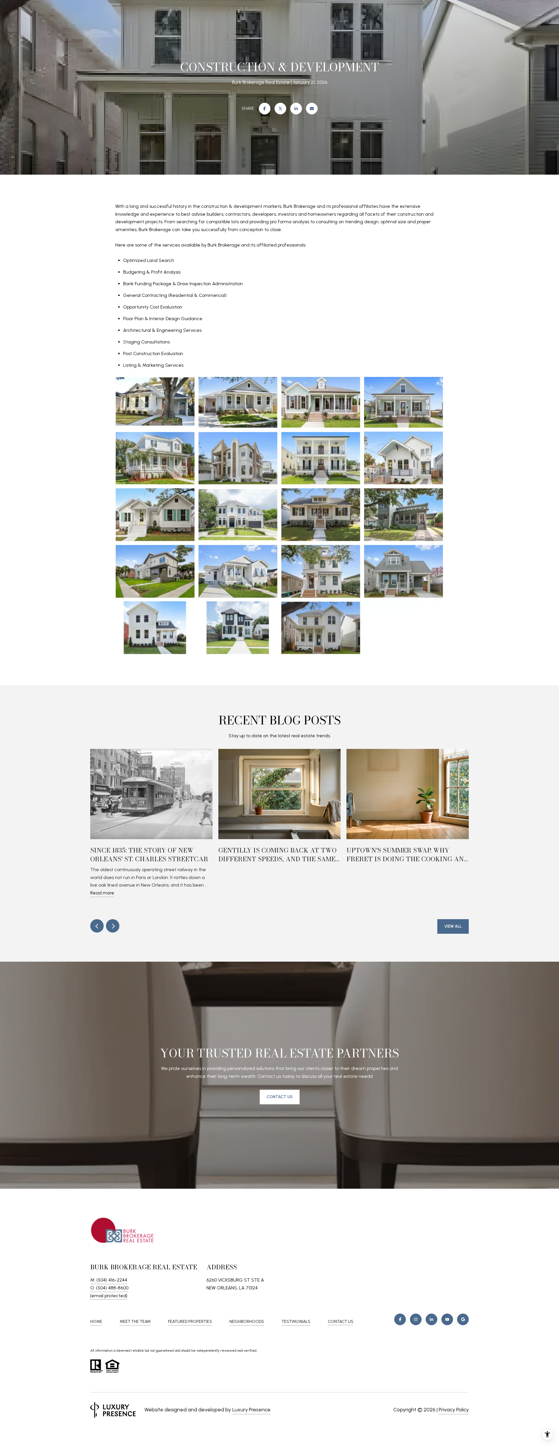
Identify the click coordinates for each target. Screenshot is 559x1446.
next (112, 926)
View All (453, 926)
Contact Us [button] (280, 1096)
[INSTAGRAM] (416, 1319)
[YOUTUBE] (447, 1319)
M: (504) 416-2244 (108, 1280)
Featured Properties (190, 1321)
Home (96, 1321)
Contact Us (340, 1321)
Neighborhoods (246, 1321)
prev (97, 926)
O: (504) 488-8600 (109, 1288)
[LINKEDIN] (431, 1319)
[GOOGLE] (463, 1319)
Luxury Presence (251, 1409)
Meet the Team (135, 1321)
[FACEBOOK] (400, 1319)
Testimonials (296, 1321)
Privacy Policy (454, 1409)
